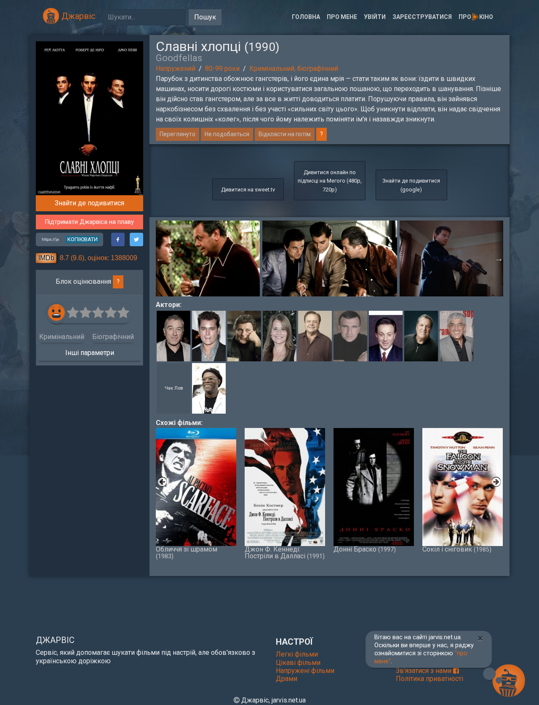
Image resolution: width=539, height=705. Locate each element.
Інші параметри (89, 353)
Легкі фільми (297, 654)
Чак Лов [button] (174, 388)
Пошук (205, 17)
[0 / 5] (73, 313)
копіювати (82, 239)
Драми (286, 679)
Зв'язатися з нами (424, 671)
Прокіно (476, 16)
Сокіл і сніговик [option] (456, 549)
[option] (329, 258)
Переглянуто (177, 134)
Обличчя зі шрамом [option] (186, 552)
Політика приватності (429, 679)
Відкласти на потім (285, 134)
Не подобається (227, 134)
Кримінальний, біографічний (293, 69)
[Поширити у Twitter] (136, 239)
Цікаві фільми (298, 663)
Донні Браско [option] (365, 549)
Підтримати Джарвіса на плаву (89, 222)
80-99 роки (222, 69)
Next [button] (499, 258)
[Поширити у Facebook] (118, 239)
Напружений (175, 69)
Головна (306, 16)
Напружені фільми (305, 671)
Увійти (375, 16)
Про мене (342, 16)
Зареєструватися (422, 16)
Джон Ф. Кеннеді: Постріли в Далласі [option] (285, 552)
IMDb (46, 257)
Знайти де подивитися (89, 203)
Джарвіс (77, 16)
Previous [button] (160, 258)
